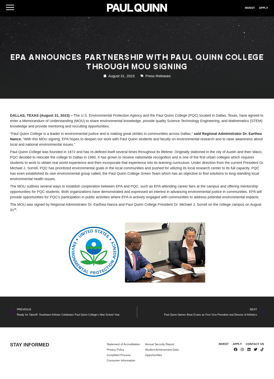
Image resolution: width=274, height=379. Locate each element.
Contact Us (255, 344)
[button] (10, 7)
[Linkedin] (249, 349)
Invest (250, 7)
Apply (263, 7)
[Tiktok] (262, 349)
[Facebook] (235, 349)
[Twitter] (255, 349)
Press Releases (158, 76)
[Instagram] (242, 349)
